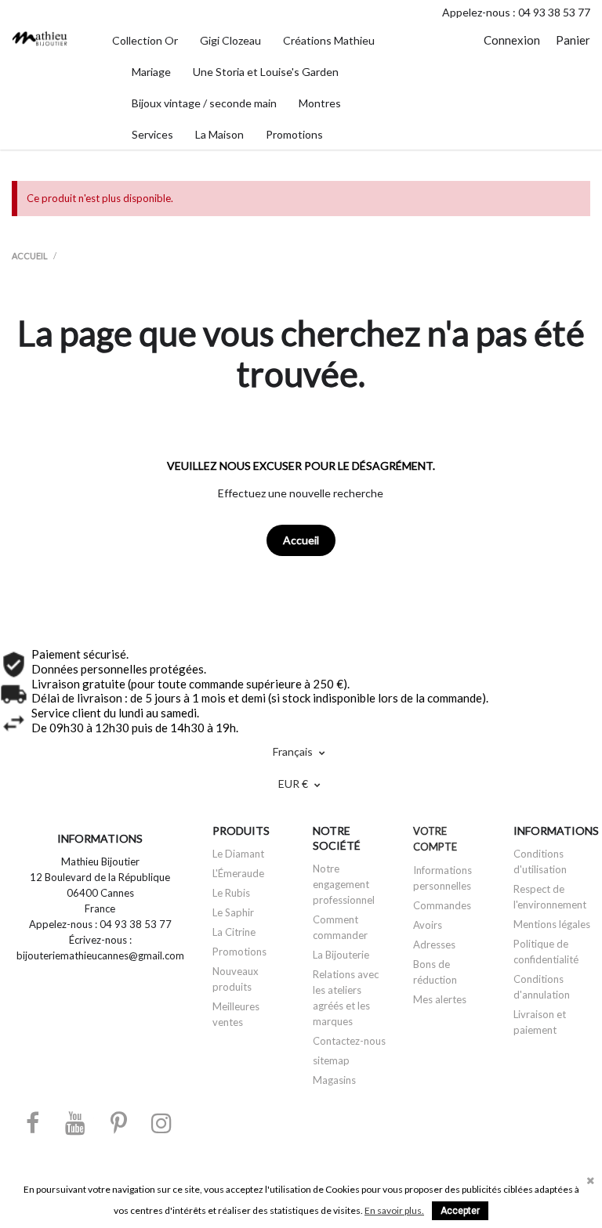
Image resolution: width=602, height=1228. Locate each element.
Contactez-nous (349, 1041)
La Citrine (234, 932)
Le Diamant (238, 853)
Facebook (32, 1123)
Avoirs (427, 925)
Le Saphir (233, 912)
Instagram (161, 1123)
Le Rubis (231, 893)
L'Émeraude (238, 873)
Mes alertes (439, 999)
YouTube (75, 1123)
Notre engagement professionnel (344, 884)
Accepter (460, 1210)
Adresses (434, 944)
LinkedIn (204, 1123)
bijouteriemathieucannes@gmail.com (100, 955)
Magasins (334, 1080)
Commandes (442, 905)
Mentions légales (551, 924)
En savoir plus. (394, 1210)
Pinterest (118, 1123)
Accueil (301, 540)
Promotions (239, 951)
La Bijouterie (341, 954)
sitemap (331, 1060)
